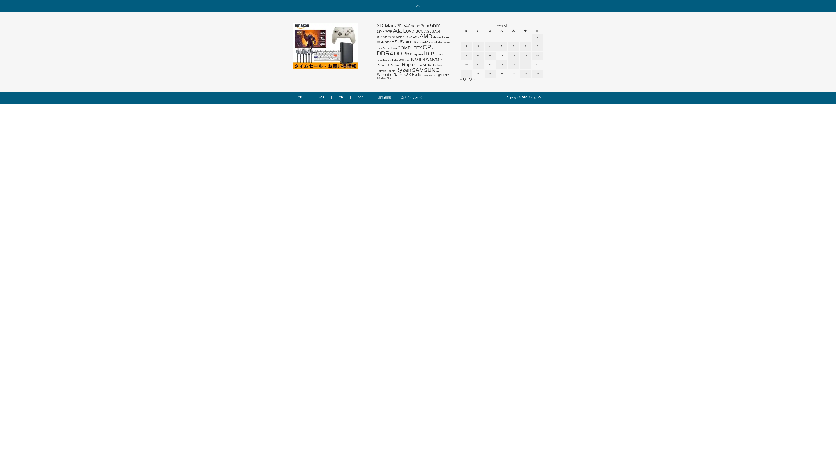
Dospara (416, 54)
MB (341, 97)
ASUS (397, 41)
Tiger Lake (442, 75)
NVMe (436, 59)
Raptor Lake (415, 64)
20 (513, 64)
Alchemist (386, 37)
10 (478, 55)
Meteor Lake (390, 60)
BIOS (409, 42)
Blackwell (420, 42)
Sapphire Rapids (391, 74)
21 (525, 64)
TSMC (381, 77)
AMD (426, 36)
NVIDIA (420, 59)
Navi (407, 60)
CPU (429, 47)
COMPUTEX (410, 47)
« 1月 (463, 79)
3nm (425, 26)
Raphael (395, 65)
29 (537, 73)
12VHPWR (384, 31)
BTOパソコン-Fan (532, 97)
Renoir (391, 71)
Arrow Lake (441, 37)
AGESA (430, 31)
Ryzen (403, 70)
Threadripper (428, 75)
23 (466, 73)
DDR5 (401, 53)
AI (438, 31)
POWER (383, 65)
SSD (361, 97)
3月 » (472, 79)
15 (537, 55)
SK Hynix (413, 75)
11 (490, 55)
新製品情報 (385, 97)
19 (502, 64)
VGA (321, 97)
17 (478, 64)
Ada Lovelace (408, 31)
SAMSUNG (426, 70)
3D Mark (386, 26)
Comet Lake (390, 48)
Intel (430, 53)
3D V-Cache (408, 26)
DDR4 (385, 53)
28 (525, 73)
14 (525, 55)
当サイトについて (411, 97)
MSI (401, 60)
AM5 (416, 37)
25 (490, 73)
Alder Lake (404, 37)
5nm (435, 25)
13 (513, 55)
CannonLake (434, 42)
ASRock (384, 42)
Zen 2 (388, 78)
